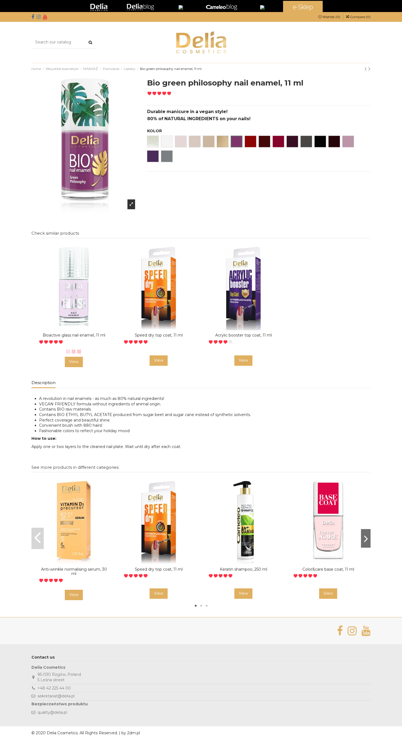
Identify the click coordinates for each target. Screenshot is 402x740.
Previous (37, 538)
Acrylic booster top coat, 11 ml (243, 335)
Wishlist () (331, 17)
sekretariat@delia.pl (56, 696)
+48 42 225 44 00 (54, 688)
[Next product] (369, 68)
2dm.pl (133, 732)
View (73, 361)
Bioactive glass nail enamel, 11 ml (74, 335)
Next (366, 538)
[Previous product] (366, 68)
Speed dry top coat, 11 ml (159, 335)
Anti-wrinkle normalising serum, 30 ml (74, 571)
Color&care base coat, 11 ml (328, 569)
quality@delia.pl (52, 712)
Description (43, 382)
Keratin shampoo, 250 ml (243, 569)
